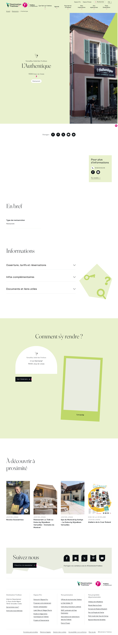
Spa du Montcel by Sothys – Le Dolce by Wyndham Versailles (72, 522)
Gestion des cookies (59, 632)
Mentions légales (45, 632)
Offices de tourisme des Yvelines (71, 599)
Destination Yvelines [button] (14, 595)
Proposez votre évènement (42, 603)
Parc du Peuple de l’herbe (96, 612)
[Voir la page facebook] (93, 172)
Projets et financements (41, 620)
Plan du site (92, 632)
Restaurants (15, 11)
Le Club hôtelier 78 (67, 603)
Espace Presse (87, 2)
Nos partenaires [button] (67, 595)
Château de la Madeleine (95, 602)
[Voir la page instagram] (98, 172)
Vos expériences (94, 7)
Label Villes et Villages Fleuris (43, 610)
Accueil (8, 11)
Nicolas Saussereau (15, 520)
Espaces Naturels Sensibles (97, 620)
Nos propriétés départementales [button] (94, 596)
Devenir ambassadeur (40, 607)
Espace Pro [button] (38, 595)
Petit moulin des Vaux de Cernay (98, 616)
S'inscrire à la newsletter (23, 565)
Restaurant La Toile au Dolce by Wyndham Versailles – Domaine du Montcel (44, 524)
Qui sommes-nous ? (12, 607)
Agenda (56, 7)
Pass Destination (107, 7)
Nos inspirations (82, 7)
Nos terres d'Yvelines (69, 7)
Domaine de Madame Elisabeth (97, 609)
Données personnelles (30, 632)
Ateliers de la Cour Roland (99, 522)
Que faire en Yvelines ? (45, 7)
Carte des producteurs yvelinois (71, 607)
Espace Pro (77, 2)
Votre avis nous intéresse (14, 611)
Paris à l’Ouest (65, 623)
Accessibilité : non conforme (77, 632)
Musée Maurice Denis (95, 605)
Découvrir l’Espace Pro (41, 599)
